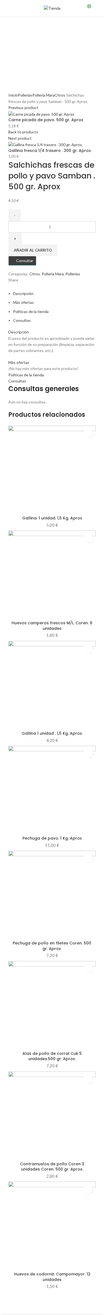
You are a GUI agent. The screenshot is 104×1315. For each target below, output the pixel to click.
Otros (60, 95)
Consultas (22, 320)
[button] (88, 433)
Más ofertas (23, 302)
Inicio (13, 95)
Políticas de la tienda (31, 311)
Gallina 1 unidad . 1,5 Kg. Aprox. (52, 733)
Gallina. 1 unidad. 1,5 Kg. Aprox (52, 518)
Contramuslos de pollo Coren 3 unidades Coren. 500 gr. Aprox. (52, 1166)
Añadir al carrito (33, 250)
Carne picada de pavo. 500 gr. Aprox (45, 120)
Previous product (23, 107)
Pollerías (25, 95)
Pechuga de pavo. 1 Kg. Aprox (52, 838)
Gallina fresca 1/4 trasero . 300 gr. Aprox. (50, 150)
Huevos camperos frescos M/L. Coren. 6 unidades (52, 625)
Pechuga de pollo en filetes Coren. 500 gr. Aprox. (52, 945)
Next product (20, 138)
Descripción (23, 293)
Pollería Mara (43, 95)
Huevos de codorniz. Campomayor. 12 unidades (52, 1276)
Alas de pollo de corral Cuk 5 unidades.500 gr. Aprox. (52, 1056)
